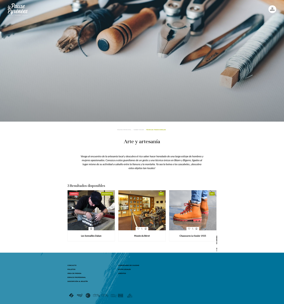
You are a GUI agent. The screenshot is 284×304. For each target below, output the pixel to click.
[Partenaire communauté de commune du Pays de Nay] (96, 296)
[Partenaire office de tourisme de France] (71, 296)
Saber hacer (139, 129)
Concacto (71, 265)
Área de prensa (74, 273)
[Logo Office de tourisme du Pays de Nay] (25, 9)
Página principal (124, 129)
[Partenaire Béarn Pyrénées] (80, 296)
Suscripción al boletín (77, 281)
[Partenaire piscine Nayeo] (104, 296)
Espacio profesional (76, 277)
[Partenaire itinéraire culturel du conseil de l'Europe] (117, 296)
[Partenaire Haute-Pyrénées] (88, 296)
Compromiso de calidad (128, 265)
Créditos (122, 273)
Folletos (71, 269)
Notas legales (124, 269)
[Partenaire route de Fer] (129, 296)
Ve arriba (217, 240)
